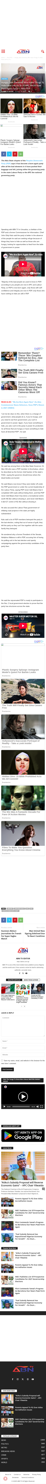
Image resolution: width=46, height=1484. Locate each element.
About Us (8, 1474)
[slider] (21, 1106)
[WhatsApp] (20, 154)
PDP (31, 908)
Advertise (26, 1474)
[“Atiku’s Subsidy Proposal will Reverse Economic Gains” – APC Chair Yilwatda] (23, 1166)
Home (3, 57)
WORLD (4, 1462)
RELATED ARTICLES (14, 980)
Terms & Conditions (27, 1477)
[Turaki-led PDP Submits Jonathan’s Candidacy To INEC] (38, 989)
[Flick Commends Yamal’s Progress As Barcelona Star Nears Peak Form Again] (7, 1225)
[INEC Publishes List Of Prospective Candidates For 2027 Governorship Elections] (7, 1214)
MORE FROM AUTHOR (31, 980)
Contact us (17, 1474)
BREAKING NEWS (8, 1451)
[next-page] (24, 1006)
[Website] (28, 1379)
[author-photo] (23, 950)
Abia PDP (10, 908)
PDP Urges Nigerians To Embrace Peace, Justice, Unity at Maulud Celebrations (8, 997)
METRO (4, 1448)
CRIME (3, 1455)
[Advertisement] (23, 24)
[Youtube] (26, 973)
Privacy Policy (36, 1474)
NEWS (3, 1440)
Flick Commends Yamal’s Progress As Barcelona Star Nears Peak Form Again (30, 1224)
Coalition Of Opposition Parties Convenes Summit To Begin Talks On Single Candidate (22, 999)
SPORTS (4, 1459)
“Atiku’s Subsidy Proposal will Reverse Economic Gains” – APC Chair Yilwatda (22, 1184)
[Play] (4, 1106)
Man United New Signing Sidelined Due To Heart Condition (35, 933)
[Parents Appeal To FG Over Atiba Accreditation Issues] (7, 1202)
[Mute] (37, 1106)
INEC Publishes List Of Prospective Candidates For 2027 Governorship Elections (29, 1212)
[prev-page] (21, 1006)
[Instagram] (18, 1379)
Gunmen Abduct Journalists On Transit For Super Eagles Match (11, 935)
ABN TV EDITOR (8, 91)
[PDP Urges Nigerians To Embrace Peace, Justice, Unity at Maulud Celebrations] (8, 989)
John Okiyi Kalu (19, 908)
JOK (27, 908)
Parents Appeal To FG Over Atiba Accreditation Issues (29, 1199)
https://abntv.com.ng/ (23, 961)
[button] (23, 1097)
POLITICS (9, 57)
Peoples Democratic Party (10, 911)
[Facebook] (3, 154)
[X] (9, 154)
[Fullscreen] (41, 1106)
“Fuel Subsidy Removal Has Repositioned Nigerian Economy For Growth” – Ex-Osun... (28, 1236)
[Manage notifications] (5, 1479)
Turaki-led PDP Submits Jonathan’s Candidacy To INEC (37, 996)
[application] (23, 1096)
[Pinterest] (15, 154)
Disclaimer (15, 1477)
